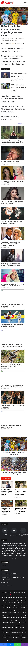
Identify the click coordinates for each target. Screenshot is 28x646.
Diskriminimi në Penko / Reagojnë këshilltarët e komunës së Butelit (21, 510)
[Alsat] (7, 2)
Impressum (3, 566)
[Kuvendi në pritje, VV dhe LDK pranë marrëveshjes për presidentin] (7, 503)
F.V (3, 43)
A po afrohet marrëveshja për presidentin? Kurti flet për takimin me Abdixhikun (18, 76)
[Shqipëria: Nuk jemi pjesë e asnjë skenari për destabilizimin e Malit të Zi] (7, 484)
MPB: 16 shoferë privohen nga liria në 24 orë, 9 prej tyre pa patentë (18, 87)
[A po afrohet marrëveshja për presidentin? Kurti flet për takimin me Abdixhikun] (5, 75)
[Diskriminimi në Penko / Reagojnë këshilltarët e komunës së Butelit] (21, 503)
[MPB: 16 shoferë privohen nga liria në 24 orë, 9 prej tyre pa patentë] (5, 86)
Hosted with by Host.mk (10, 595)
